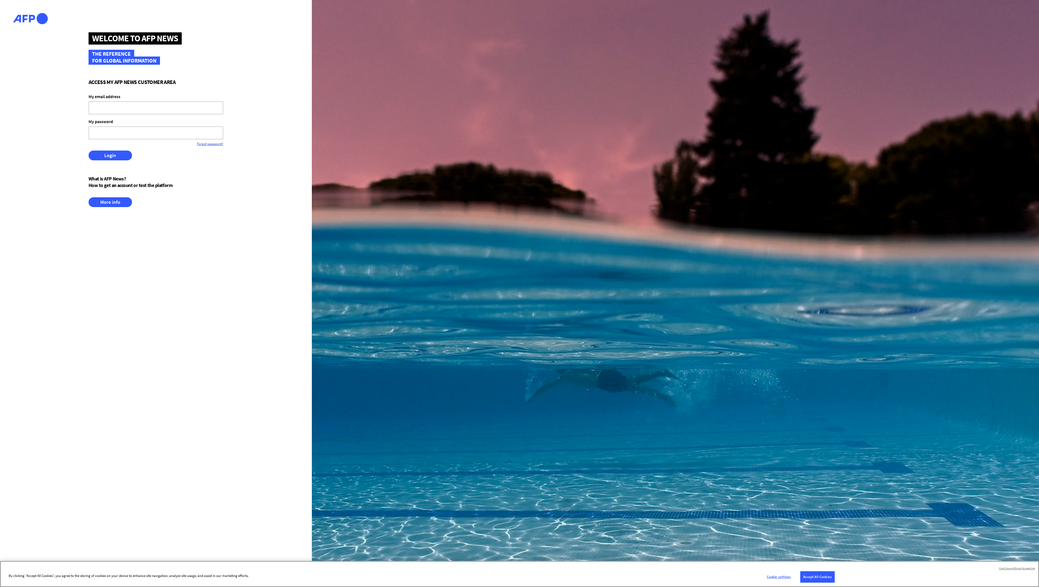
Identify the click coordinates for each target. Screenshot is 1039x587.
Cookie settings (779, 576)
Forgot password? (210, 144)
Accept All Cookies (817, 576)
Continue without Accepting (1017, 568)
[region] (519, 574)
